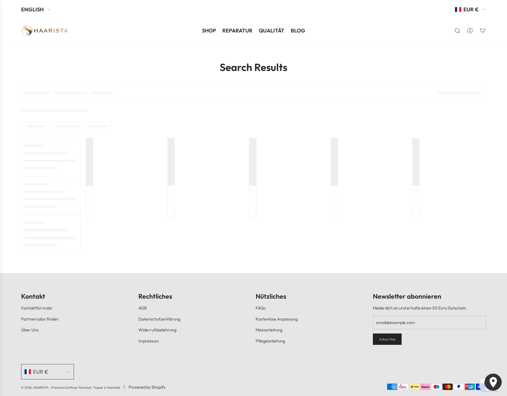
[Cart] (482, 30)
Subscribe (387, 339)
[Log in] (470, 30)
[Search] (457, 30)
